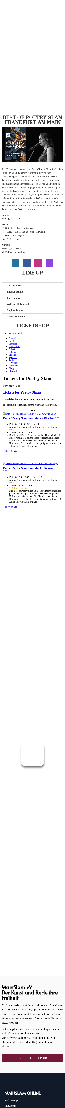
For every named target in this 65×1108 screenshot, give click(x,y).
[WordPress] (15, 263)
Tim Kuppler (13, 298)
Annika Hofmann (16, 316)
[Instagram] (38, 263)
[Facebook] (27, 263)
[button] (32, 286)
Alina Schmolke (15, 285)
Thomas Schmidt (15, 291)
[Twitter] (49, 263)
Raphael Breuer (15, 310)
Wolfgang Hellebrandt (18, 304)
